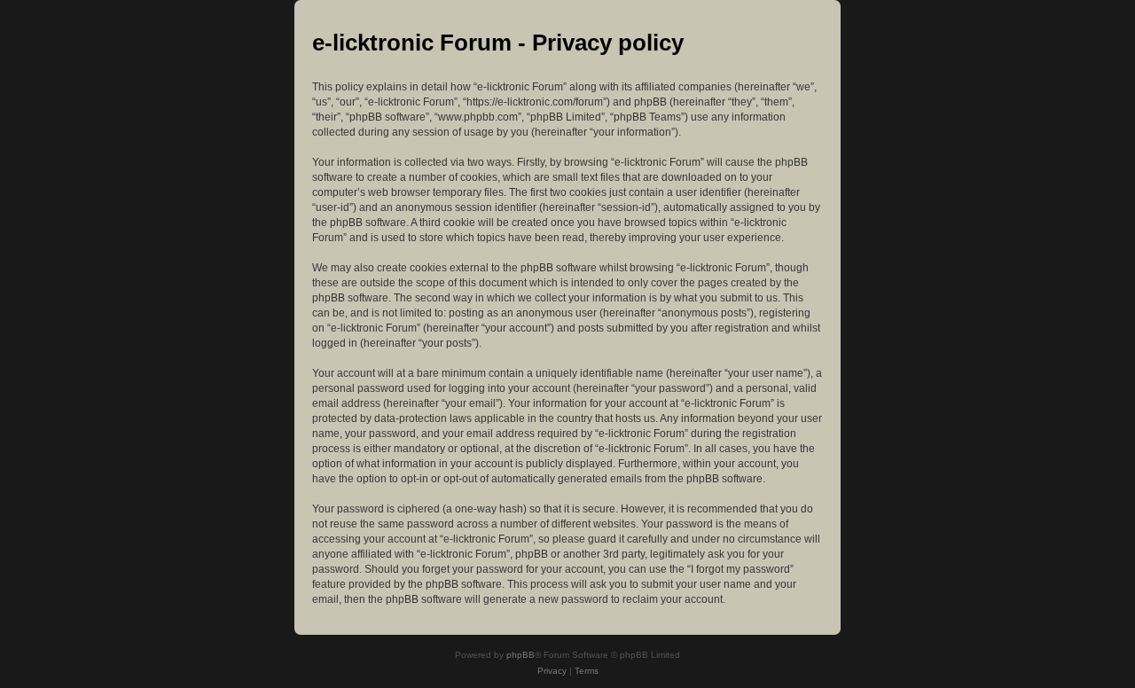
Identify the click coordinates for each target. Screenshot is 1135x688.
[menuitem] (552, 671)
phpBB (520, 655)
